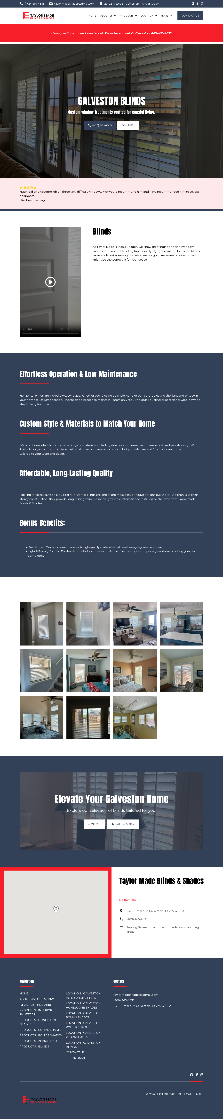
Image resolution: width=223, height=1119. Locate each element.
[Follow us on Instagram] (202, 3)
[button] (50, 282)
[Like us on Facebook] (198, 3)
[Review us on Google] (193, 3)
